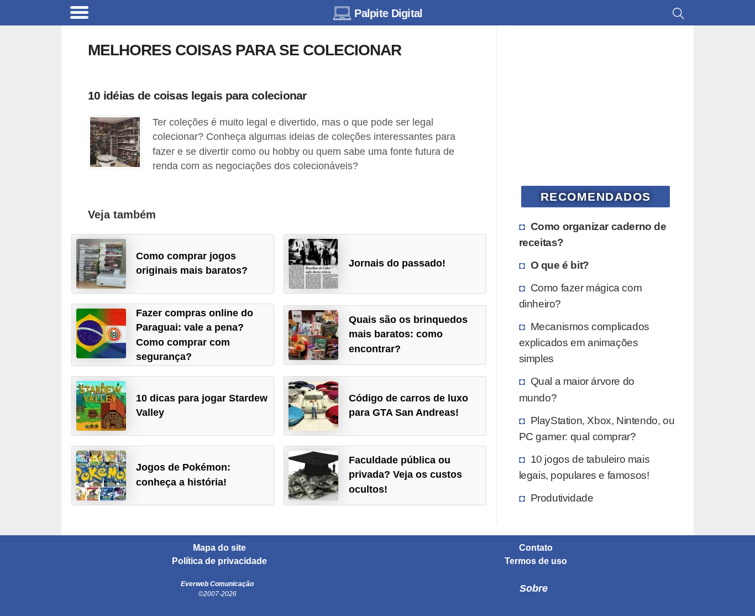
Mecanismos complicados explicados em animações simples (584, 342)
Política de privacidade (219, 561)
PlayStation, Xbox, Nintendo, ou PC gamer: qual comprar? (597, 428)
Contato (536, 548)
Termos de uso (536, 561)
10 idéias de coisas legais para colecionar (197, 95)
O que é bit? (560, 265)
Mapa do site (219, 548)
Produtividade (562, 498)
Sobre (534, 588)
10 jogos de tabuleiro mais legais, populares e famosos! (584, 467)
